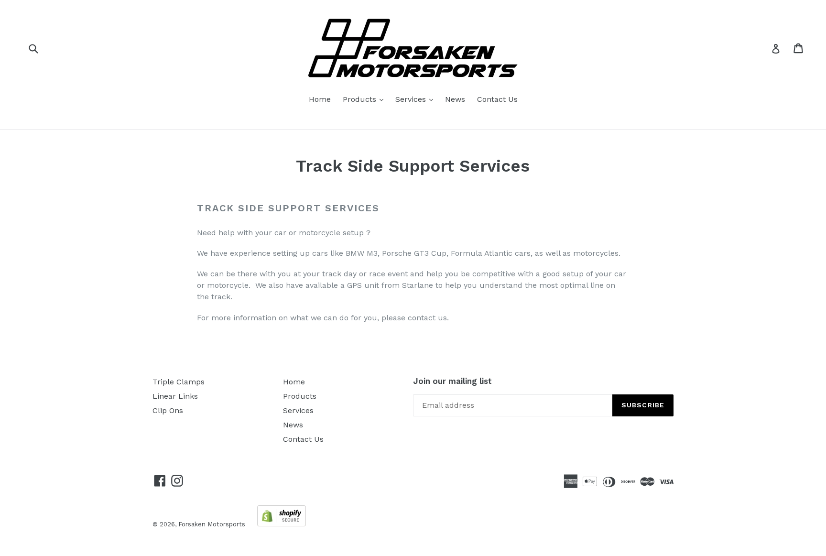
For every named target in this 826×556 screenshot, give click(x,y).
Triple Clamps (178, 381)
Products (365, 99)
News (455, 99)
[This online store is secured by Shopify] (281, 523)
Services (416, 99)
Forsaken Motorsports (211, 524)
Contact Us (497, 99)
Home (320, 99)
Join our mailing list (452, 381)
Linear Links (175, 396)
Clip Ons (167, 410)
